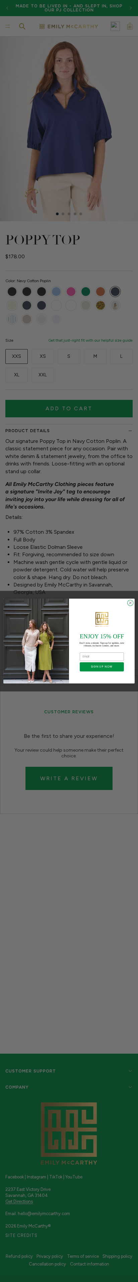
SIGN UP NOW (102, 667)
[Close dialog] (130, 603)
